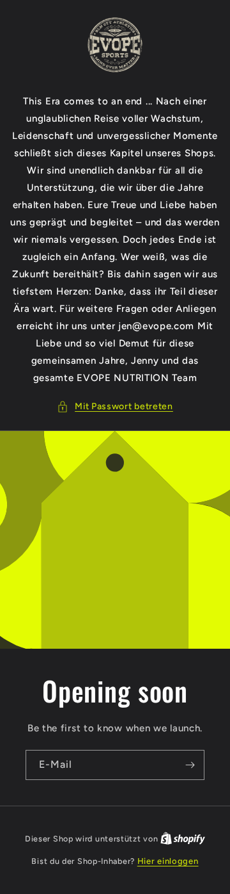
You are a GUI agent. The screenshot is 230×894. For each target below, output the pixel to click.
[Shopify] (182, 838)
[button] (115, 406)
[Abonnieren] (190, 765)
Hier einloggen (168, 861)
